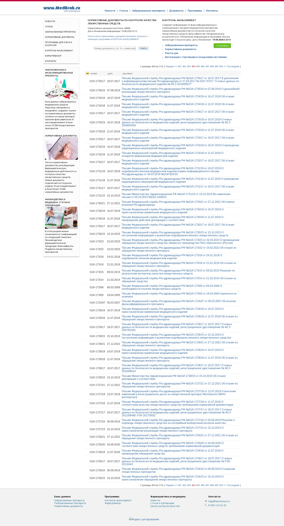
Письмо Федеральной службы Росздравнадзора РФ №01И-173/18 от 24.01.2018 (172, 257)
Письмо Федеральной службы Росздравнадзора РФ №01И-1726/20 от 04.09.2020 (173, 444)
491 (180, 66)
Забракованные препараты (148, 10)
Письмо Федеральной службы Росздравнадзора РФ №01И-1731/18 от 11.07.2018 (180, 180)
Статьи (123, 10)
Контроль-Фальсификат (59, 50)
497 (207, 66)
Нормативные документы (180, 49)
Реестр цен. (172, 53)
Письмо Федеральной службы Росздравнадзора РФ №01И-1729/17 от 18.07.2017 (177, 327)
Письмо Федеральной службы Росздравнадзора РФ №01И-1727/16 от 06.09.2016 (178, 421)
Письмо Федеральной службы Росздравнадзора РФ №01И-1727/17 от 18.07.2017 (177, 412)
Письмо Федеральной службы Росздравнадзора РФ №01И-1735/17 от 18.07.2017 (180, 81)
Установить (222, 45)
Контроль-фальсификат (118, 500)
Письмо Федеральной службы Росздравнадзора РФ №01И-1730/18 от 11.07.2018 (172, 218)
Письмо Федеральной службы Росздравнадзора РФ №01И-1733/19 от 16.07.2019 (177, 122)
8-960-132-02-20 (217, 505)
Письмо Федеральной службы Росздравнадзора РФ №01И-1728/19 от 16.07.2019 (173, 351)
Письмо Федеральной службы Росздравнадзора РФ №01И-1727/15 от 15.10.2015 (173, 429)
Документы (176, 10)
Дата (110, 74)
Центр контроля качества (165, 506)
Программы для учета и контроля (58, 44)
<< (175, 66)
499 (216, 66)
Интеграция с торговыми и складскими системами (196, 57)
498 (212, 66)
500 (221, 66)
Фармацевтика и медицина (168, 496)
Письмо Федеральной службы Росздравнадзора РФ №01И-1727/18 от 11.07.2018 (177, 403)
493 (189, 66)
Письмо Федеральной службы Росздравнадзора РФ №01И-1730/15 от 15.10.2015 (175, 234)
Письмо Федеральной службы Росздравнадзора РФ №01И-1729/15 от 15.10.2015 (176, 336)
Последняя (233, 66)
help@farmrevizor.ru (219, 501)
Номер (94, 74)
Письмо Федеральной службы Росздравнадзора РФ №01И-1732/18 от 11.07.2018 (172, 154)
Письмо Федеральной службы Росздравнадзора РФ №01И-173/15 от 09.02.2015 (178, 272)
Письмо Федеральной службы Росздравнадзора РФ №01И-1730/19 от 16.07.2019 (173, 211)
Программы (195, 10)
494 (193, 66)
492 (184, 66)
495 (198, 66)
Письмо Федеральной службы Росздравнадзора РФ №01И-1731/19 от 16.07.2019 (173, 171)
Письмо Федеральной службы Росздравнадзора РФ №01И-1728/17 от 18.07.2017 (177, 368)
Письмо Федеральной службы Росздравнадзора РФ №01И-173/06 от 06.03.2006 (172, 287)
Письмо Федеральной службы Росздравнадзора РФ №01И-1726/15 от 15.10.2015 (173, 478)
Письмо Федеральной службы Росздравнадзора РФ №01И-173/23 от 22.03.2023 (180, 241)
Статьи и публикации (162, 503)
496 (203, 66)
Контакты (212, 10)
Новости (110, 10)
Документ (128, 74)
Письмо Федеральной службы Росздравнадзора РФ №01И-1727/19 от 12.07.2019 (179, 394)
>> (225, 66)
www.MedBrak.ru (61, 8)
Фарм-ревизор (53, 55)
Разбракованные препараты (70, 503)
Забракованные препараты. (181, 45)
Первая (170, 66)
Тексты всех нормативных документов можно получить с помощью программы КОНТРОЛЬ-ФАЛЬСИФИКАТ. (118, 38)
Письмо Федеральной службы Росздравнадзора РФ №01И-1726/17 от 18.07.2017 (177, 461)
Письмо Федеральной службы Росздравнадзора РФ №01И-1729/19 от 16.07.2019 (173, 310)
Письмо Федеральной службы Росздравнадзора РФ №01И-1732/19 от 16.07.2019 (180, 147)
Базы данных (62, 496)
